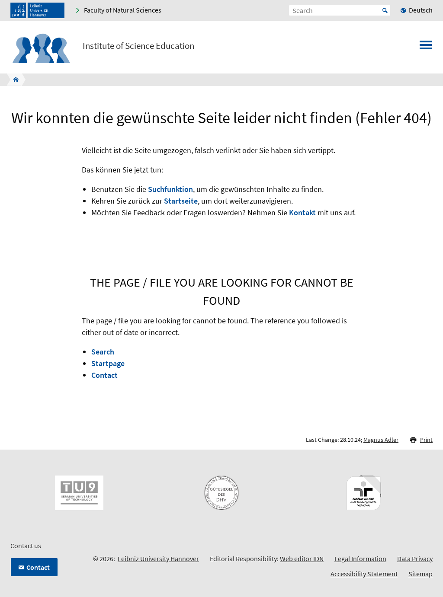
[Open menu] (426, 47)
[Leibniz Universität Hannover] (37, 10)
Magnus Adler (380, 440)
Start (385, 10)
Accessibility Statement (364, 573)
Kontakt (302, 212)
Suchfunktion (170, 189)
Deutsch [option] (421, 10)
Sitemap (420, 573)
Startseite (181, 201)
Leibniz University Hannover (158, 558)
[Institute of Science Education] (13, 79)
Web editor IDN (302, 558)
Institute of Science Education (138, 46)
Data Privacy (415, 558)
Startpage (108, 363)
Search (102, 352)
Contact (104, 375)
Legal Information (360, 558)
